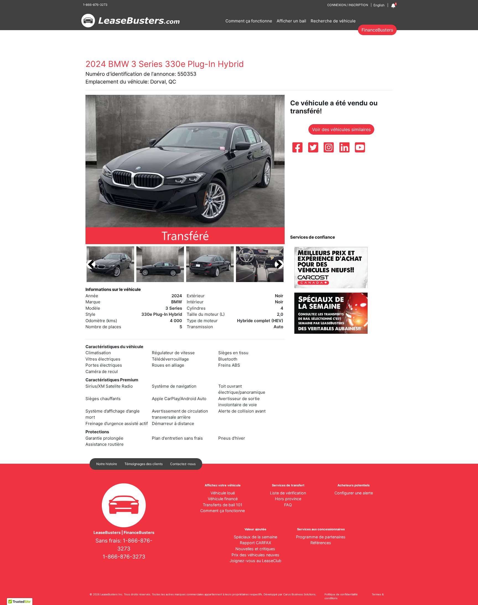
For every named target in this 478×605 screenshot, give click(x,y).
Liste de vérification (288, 493)
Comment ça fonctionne (248, 21)
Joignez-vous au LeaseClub (255, 560)
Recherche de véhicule (333, 21)
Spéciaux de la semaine (255, 536)
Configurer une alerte (353, 493)
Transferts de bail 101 (222, 504)
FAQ (288, 504)
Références (320, 542)
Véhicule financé (223, 498)
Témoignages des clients (143, 464)
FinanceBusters (377, 30)
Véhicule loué (223, 493)
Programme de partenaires (320, 536)
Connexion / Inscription (347, 5)
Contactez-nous (183, 464)
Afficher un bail (291, 21)
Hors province (288, 498)
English (379, 5)
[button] (91, 264)
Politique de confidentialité (341, 594)
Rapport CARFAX (255, 542)
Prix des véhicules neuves (255, 554)
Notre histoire (106, 464)
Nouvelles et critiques (255, 548)
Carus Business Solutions (299, 594)
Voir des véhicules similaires (341, 129)
